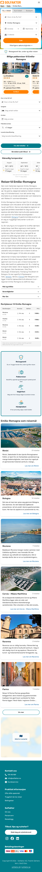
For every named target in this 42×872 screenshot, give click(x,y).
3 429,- (37, 326)
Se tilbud (16, 92)
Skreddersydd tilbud (20, 152)
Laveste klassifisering (7, 132)
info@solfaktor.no (14, 778)
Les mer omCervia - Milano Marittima (24, 609)
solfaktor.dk (16, 867)
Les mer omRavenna (31, 657)
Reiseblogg (9, 819)
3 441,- (37, 332)
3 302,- (37, 319)
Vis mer (21, 712)
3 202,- (37, 313)
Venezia (8, 277)
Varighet (3, 106)
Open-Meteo (24, 176)
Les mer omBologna (31, 514)
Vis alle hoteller (20, 146)
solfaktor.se (26, 867)
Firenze (21, 277)
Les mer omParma (32, 704)
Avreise (3, 115)
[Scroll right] (39, 167)
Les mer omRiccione (31, 561)
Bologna (15, 217)
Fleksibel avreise (6, 124)
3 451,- (37, 338)
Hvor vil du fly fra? (6, 98)
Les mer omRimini (32, 466)
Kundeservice (13, 782)
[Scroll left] (3, 167)
